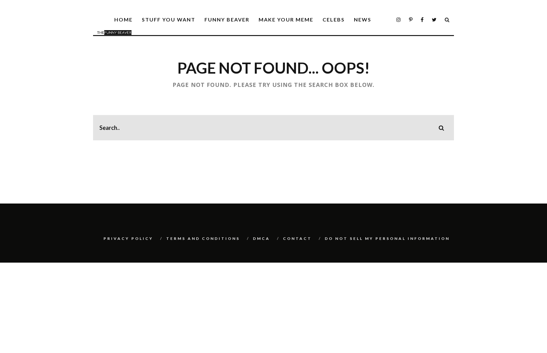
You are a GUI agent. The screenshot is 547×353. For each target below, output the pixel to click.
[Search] (447, 20)
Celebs (334, 19)
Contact (297, 238)
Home (123, 19)
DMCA (261, 238)
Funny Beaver (226, 19)
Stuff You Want (168, 19)
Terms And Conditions (203, 238)
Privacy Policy (128, 238)
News (362, 19)
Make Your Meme (286, 19)
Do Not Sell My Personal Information (387, 238)
